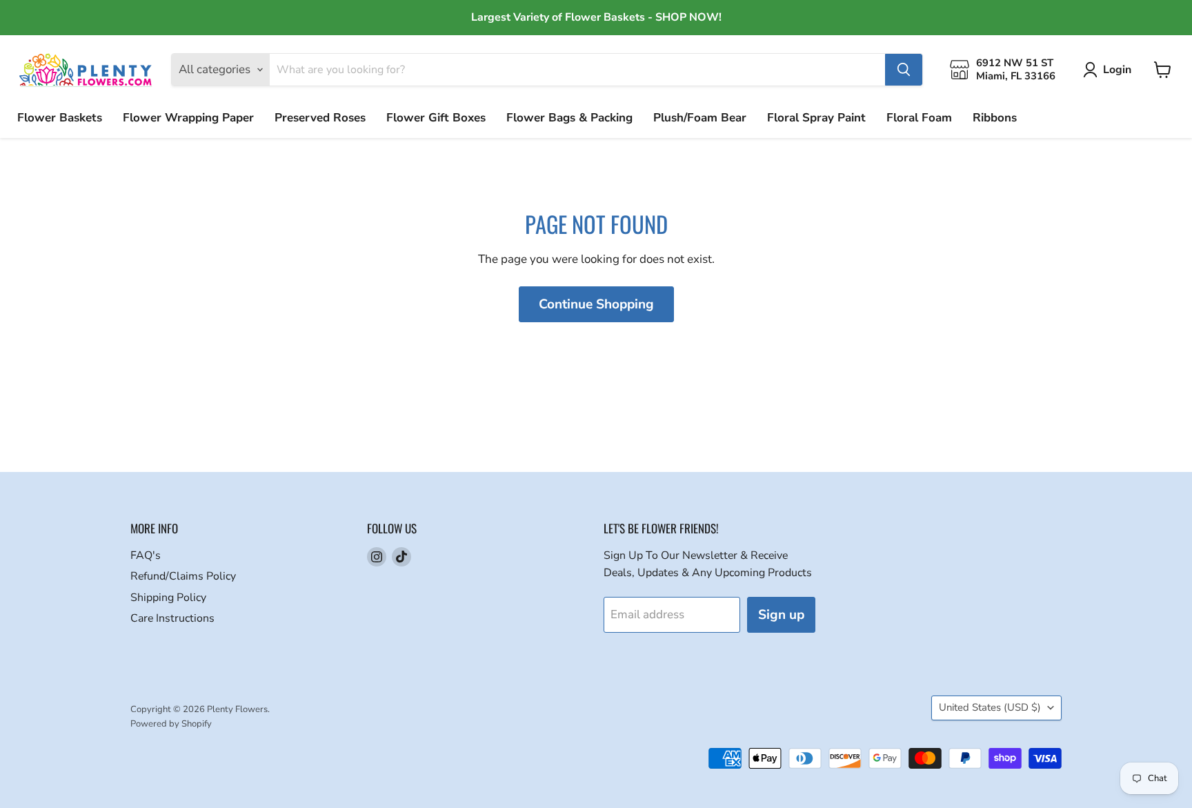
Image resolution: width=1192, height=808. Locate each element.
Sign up (781, 615)
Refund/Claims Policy (183, 576)
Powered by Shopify (171, 724)
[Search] (903, 70)
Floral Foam (919, 118)
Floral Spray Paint (816, 118)
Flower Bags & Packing (569, 118)
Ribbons (995, 118)
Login (1117, 69)
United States (990, 707)
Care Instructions (172, 618)
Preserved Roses (320, 118)
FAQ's (145, 555)
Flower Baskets (59, 118)
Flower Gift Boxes (436, 118)
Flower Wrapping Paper (188, 118)
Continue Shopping (596, 304)
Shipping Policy (168, 597)
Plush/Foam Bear (699, 118)
